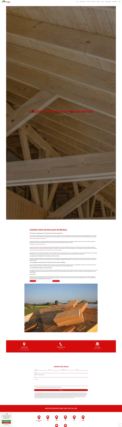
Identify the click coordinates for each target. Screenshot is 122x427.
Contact (119, 1)
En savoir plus (33, 281)
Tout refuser (6, 422)
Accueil (77, 1)
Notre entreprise (82, 1)
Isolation (102, 1)
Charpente (98, 1)
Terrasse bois (93, 1)
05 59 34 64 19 (61, 348)
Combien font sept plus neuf (39, 374)
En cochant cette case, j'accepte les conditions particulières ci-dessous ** (48, 387)
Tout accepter (6, 420)
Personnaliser (6, 424)
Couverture (88, 1)
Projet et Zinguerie (108, 1)
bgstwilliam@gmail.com (97, 348)
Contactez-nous (56, 281)
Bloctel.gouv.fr (55, 397)
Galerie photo (114, 1)
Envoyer (61, 390)
